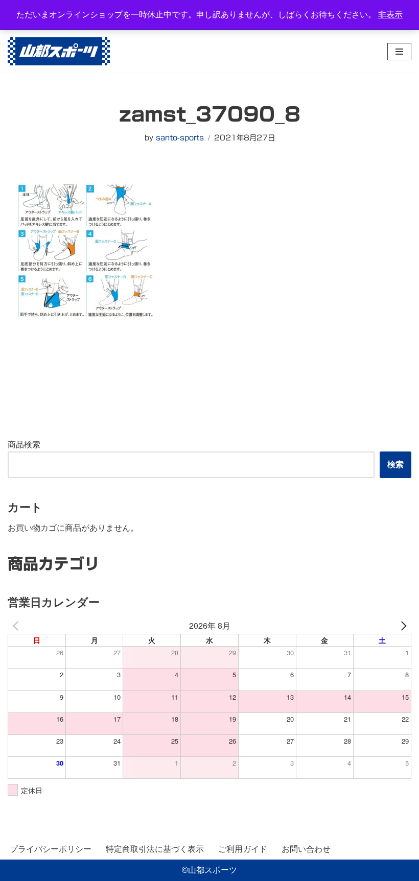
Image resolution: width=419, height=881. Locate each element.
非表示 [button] (390, 14)
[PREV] (17, 625)
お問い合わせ (306, 849)
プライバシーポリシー (50, 849)
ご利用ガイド (242, 849)
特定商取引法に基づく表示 (155, 849)
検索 (395, 464)
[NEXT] (401, 625)
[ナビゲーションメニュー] (399, 51)
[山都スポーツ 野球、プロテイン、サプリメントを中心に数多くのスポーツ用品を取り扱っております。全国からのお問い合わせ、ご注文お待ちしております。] (59, 51)
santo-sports (180, 137)
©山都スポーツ (209, 870)
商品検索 (24, 444)
